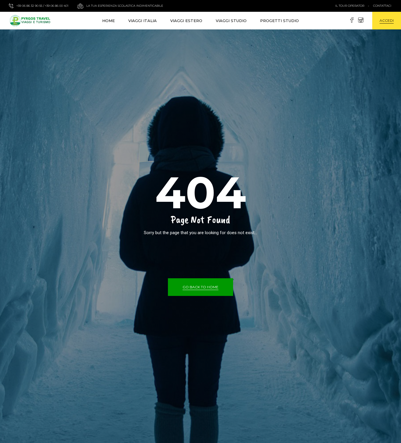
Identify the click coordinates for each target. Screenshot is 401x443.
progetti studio (279, 20)
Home (108, 20)
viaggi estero (186, 20)
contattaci (382, 6)
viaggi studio (231, 20)
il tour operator (349, 6)
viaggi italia (142, 20)
